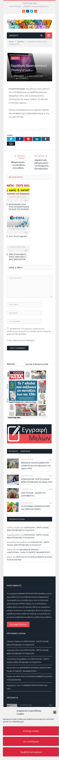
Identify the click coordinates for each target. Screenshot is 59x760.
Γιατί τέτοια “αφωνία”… (18, 236)
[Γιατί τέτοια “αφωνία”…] (18, 222)
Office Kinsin (18, 76)
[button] (54, 712)
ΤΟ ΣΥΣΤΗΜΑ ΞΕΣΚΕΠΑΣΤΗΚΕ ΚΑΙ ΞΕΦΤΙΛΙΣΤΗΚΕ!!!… (30, 6)
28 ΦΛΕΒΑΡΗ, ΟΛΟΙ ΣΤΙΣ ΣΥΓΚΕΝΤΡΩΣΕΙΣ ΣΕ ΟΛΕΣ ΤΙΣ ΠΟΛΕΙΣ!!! (19, 206)
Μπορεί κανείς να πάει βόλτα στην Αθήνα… (18, 165)
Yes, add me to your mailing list (22, 340)
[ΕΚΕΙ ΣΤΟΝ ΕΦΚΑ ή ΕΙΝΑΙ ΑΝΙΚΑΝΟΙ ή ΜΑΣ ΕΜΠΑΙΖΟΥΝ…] (18, 245)
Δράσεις (15, 58)
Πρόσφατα (13, 451)
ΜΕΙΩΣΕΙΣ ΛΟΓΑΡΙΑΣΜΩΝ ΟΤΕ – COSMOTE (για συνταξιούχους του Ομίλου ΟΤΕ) (36, 465)
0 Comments (23, 78)
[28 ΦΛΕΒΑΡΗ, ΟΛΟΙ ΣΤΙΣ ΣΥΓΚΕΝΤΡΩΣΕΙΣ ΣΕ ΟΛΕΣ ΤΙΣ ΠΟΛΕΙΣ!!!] (18, 190)
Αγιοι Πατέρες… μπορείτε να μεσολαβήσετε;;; (33, 494)
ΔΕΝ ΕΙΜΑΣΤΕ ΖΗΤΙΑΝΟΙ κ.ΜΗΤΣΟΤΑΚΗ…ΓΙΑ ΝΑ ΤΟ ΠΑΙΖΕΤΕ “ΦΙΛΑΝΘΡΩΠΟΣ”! (28, 551)
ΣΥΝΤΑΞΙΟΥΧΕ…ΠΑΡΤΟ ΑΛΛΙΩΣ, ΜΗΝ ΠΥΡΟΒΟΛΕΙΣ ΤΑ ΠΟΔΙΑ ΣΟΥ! (36, 480)
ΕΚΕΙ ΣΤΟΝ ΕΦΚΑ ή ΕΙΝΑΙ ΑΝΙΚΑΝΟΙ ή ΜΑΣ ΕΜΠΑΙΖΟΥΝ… (17, 256)
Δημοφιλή (25, 451)
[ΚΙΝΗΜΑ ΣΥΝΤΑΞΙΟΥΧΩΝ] (29, 23)
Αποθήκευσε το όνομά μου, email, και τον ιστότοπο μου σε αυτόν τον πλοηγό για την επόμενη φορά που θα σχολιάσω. (29, 331)
